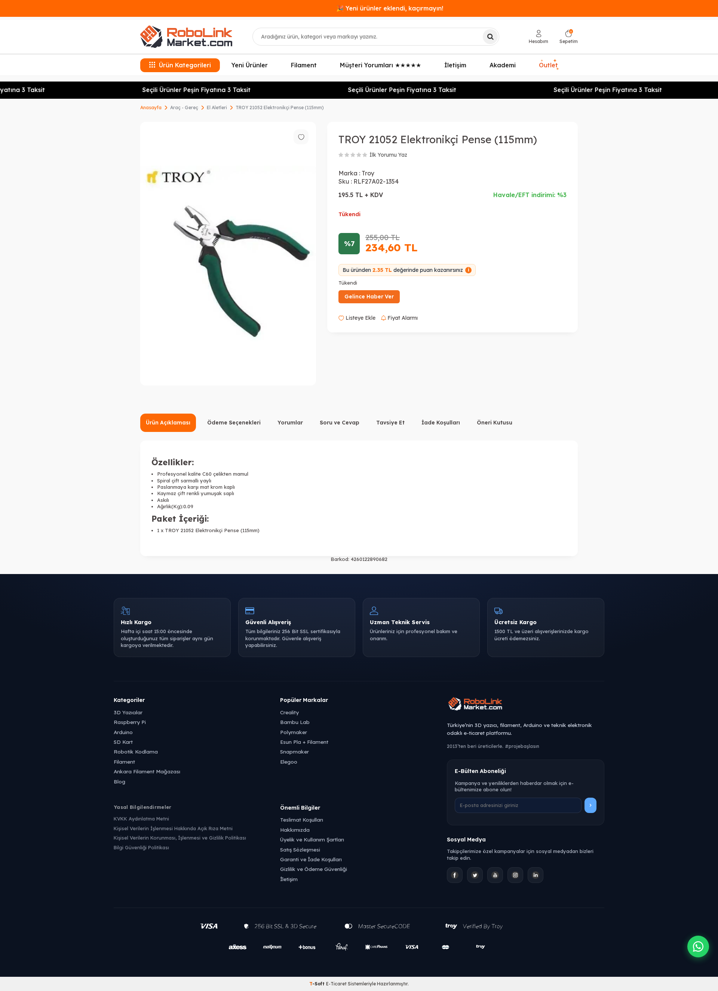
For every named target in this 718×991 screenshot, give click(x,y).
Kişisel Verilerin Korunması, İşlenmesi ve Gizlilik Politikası (180, 838)
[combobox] (375, 37)
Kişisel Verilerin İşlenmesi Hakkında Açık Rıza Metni (173, 828)
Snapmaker (294, 751)
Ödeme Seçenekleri (234, 422)
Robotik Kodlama (136, 751)
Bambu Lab (295, 722)
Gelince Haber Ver (369, 296)
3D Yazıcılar (128, 712)
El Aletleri (217, 107)
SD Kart (123, 742)
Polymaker (293, 732)
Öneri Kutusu (494, 422)
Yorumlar (290, 422)
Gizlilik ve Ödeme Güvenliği (313, 869)
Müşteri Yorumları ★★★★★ (380, 65)
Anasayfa (151, 107)
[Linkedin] (535, 875)
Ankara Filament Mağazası (147, 771)
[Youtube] (495, 875)
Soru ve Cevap (339, 422)
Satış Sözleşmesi (300, 849)
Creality (289, 712)
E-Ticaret (336, 984)
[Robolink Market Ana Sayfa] (525, 705)
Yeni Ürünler (249, 65)
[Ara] (490, 36)
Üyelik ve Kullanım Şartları (312, 839)
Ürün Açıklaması (168, 422)
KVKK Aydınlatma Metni (141, 819)
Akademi (503, 65)
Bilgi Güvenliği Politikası (141, 847)
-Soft (317, 984)
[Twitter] (475, 875)
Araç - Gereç (184, 107)
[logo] (186, 36)
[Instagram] (515, 875)
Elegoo (288, 761)
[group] (228, 254)
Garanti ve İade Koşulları (311, 859)
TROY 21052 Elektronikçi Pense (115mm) (280, 107)
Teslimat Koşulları (301, 819)
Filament (304, 65)
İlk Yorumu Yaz (388, 154)
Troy (368, 173)
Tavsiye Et (390, 422)
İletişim (455, 65)
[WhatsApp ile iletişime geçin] (698, 946)
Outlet (549, 65)
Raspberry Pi (130, 722)
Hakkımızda (295, 829)
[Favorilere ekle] (301, 136)
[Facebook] (455, 875)
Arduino (123, 732)
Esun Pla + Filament (304, 742)
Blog (119, 781)
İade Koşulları (440, 422)
